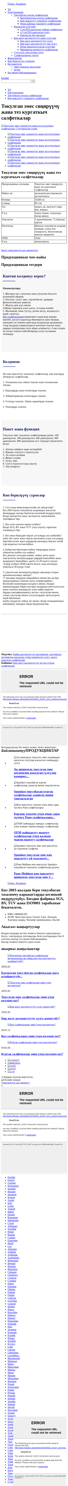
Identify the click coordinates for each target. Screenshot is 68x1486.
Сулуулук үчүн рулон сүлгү (29, 52)
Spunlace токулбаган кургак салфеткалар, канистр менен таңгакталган (33, 795)
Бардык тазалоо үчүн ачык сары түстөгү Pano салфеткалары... (37, 815)
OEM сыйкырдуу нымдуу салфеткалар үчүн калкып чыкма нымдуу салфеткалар (34, 836)
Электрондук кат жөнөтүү (15, 1082)
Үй (9, 9)
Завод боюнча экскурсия (27, 66)
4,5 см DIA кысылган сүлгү (35, 32)
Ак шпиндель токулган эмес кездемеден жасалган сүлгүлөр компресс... (35, 773)
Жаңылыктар (15, 58)
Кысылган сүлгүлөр (25, 26)
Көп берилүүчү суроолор (21, 61)
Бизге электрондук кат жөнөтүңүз (19, 250)
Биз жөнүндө (15, 64)
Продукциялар (15, 12)
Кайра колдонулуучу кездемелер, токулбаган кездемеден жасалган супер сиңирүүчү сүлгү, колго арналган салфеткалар (31, 657)
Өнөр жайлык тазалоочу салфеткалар (40, 23)
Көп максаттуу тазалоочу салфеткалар (40, 20)
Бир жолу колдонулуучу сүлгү (36, 41)
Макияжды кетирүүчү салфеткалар (39, 49)
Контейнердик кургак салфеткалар (39, 18)
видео (17, 69)
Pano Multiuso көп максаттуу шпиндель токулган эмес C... (34, 875)
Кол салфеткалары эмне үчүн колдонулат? (31, 1036)
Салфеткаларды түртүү (26, 55)
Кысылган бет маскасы (32, 35)
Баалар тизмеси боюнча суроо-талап (20, 942)
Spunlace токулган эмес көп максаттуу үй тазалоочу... (33, 856)
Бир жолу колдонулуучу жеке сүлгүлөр (35, 38)
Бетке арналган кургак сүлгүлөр (37, 46)
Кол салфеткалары (13, 316)
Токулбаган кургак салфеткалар (31, 15)
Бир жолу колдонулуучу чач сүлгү (38, 43)
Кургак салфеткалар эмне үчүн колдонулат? (32, 1054)
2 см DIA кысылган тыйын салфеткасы (41, 29)
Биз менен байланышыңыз (22, 72)
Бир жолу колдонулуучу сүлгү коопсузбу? (30, 1018)
